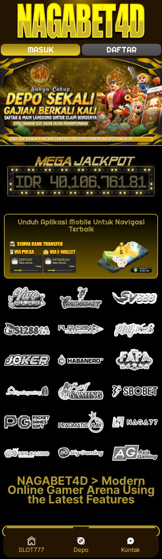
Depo (81, 549)
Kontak (130, 549)
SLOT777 (31, 549)
